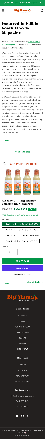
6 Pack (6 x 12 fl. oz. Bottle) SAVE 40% (21, 230)
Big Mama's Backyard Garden (19, 430)
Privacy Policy (22, 376)
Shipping (22, 365)
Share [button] (7, 140)
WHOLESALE (22, 406)
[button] (3, 10)
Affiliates (22, 316)
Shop (22, 321)
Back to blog (24, 151)
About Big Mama (22, 327)
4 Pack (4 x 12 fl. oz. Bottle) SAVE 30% (21, 224)
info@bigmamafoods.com (22, 396)
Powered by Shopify (22, 435)
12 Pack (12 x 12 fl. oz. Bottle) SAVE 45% (21, 235)
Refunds (22, 370)
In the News (22, 349)
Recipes (22, 343)
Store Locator (22, 332)
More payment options (22, 274)
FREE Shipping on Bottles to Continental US (20, 215)
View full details (33, 282)
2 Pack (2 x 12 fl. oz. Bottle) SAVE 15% (20, 241)
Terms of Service (22, 381)
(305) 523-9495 (22, 401)
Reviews (22, 338)
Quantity (5, 247)
